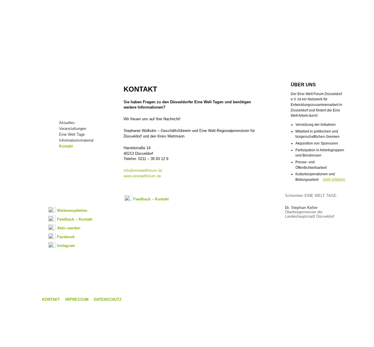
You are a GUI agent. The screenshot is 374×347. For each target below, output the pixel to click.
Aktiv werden (68, 228)
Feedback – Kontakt (74, 219)
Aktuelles (67, 123)
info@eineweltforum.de (143, 170)
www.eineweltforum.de (142, 176)
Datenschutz (108, 299)
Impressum (77, 299)
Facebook (66, 237)
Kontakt (66, 146)
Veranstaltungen (72, 128)
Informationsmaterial (76, 140)
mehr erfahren (334, 179)
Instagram (66, 245)
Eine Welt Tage (72, 134)
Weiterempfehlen (72, 210)
